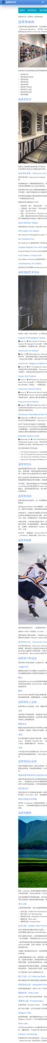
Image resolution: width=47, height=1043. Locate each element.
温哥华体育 (25, 84)
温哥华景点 (32, 10)
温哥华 (22, 10)
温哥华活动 (25, 82)
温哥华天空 (11, 2)
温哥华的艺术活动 (27, 77)
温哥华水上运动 (26, 89)
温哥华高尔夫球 (26, 92)
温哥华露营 (25, 94)
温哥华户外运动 (26, 87)
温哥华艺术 (25, 74)
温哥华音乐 (25, 79)
